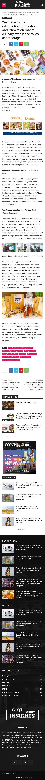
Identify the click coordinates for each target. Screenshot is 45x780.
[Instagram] (25, 762)
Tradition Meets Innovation (11, 360)
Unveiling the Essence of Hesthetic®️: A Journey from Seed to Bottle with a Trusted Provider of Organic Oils (29, 416)
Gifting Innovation (30, 351)
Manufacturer (32, 354)
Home (4, 13)
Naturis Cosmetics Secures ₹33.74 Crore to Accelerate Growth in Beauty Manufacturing (29, 485)
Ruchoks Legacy (26, 357)
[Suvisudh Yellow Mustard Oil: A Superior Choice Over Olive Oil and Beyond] (8, 510)
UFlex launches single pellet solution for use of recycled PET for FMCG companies (28, 497)
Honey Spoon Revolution (10, 354)
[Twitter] (16, 44)
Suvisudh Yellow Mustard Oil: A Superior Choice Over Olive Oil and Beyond (27, 509)
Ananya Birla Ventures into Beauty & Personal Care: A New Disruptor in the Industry (29, 520)
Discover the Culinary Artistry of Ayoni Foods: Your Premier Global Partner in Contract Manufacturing (29, 427)
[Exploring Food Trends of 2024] (8, 405)
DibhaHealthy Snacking (10, 351)
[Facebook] (11, 44)
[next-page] (7, 436)
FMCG (21, 351)
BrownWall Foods (14, 348)
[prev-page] (3, 436)
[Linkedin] (14, 762)
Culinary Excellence (27, 348)
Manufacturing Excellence (11, 357)
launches (22, 354)
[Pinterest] (21, 44)
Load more (21, 530)
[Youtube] (30, 762)
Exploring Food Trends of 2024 (26, 402)
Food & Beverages (13, 13)
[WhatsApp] (26, 44)
